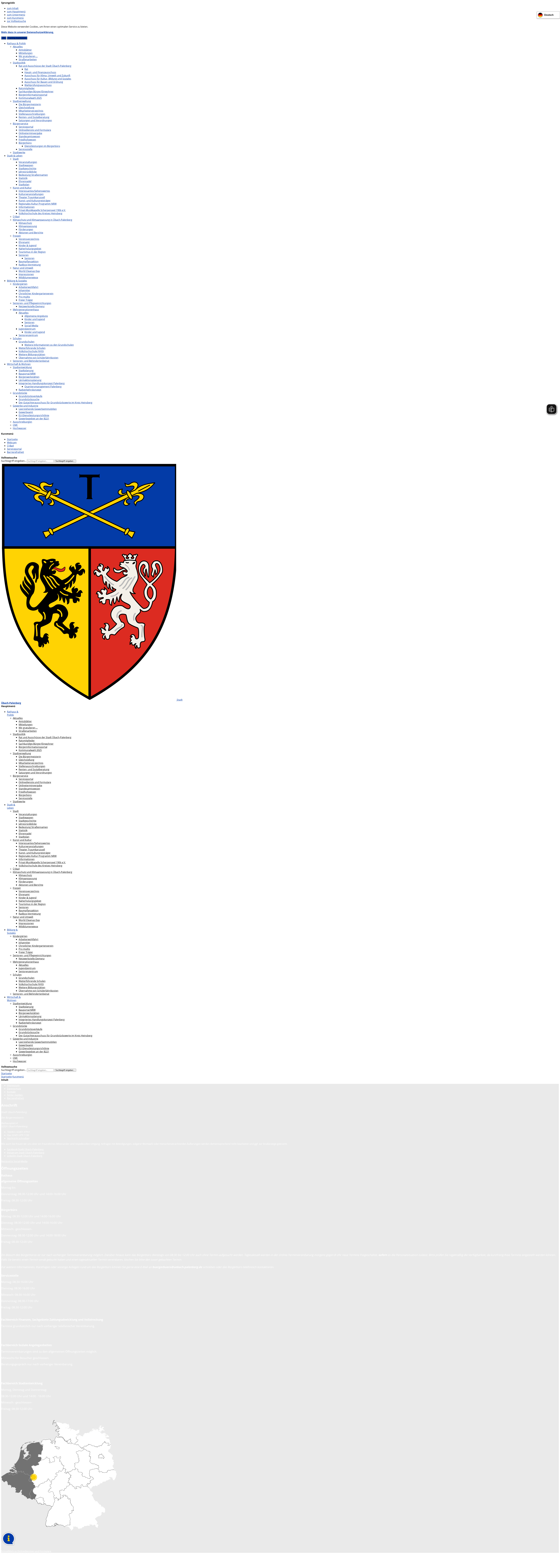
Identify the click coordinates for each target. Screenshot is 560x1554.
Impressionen (26, 274)
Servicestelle (25, 149)
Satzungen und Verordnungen (35, 120)
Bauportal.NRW (27, 373)
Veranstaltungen (28, 162)
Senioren (24, 255)
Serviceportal (26, 126)
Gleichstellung (26, 107)
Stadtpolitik (19, 62)
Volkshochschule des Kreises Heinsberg (40, 213)
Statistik (23, 178)
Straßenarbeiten (28, 59)
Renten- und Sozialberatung (34, 117)
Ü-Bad (16, 216)
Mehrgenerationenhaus (26, 309)
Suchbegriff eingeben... (13, 460)
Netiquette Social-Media (14, 1161)
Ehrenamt (24, 242)
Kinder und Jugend (34, 319)
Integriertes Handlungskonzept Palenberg (42, 383)
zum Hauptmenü (16, 11)
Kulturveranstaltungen (31, 194)
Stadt (16, 158)
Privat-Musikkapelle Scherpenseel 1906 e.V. (42, 210)
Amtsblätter (25, 49)
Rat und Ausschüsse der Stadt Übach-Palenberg (45, 65)
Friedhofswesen (27, 139)
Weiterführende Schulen (32, 348)
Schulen (17, 338)
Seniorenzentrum (28, 335)
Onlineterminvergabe (30, 133)
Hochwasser (19, 428)
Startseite (12, 439)
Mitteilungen (26, 53)
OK (3, 38)
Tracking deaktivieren (17, 38)
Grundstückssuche (29, 399)
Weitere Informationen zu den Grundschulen (49, 344)
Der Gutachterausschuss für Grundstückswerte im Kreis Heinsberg (55, 402)
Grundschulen (26, 341)
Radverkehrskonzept (30, 389)
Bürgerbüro (25, 142)
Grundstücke (20, 393)
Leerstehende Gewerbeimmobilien (38, 409)
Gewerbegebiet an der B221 (34, 418)
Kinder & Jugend (27, 245)
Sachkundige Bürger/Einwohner (36, 91)
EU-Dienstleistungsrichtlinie (34, 415)
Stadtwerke (19, 152)
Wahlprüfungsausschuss (38, 85)
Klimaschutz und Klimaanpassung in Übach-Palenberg (42, 219)
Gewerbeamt (26, 412)
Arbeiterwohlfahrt (28, 287)
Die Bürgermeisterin (30, 104)
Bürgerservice (20, 123)
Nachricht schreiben (18, 1138)
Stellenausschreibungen (32, 114)
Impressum (13, 1085)
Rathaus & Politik (16, 43)
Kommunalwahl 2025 (30, 98)
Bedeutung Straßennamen (33, 175)
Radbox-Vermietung (30, 264)
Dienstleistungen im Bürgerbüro (42, 146)
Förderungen (26, 229)
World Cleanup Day (29, 271)
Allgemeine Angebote (36, 316)
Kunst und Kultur (22, 187)
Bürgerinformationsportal (33, 94)
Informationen (27, 207)
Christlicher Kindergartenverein (36, 293)
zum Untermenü (16, 14)
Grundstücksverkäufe (30, 396)
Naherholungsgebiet (30, 248)
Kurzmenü (18, 1076)
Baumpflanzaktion (28, 261)
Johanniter (24, 290)
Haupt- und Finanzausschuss (40, 72)
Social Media (31, 325)
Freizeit (17, 235)
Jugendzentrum (27, 328)
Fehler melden (15, 1095)
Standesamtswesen (29, 136)
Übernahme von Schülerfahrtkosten (38, 357)
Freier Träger (26, 300)
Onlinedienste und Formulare (35, 130)
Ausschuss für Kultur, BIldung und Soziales (47, 78)
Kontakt (11, 1091)
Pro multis (24, 296)
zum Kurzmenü (15, 18)
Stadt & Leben (14, 155)
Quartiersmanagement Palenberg (43, 386)
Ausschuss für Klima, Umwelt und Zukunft (47, 75)
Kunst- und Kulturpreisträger (35, 200)
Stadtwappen (26, 165)
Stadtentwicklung (22, 367)
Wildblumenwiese (28, 277)
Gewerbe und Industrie (25, 405)
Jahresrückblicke (28, 171)
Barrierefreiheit (15, 452)
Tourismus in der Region (32, 251)
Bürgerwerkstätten (29, 377)
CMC (15, 425)
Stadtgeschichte (27, 168)
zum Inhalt (13, 8)
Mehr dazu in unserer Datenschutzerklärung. (27, 32)
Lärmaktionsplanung (30, 380)
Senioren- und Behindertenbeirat (31, 360)
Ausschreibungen (22, 421)
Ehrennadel (25, 181)
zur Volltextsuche (16, 21)
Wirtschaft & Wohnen (19, 364)
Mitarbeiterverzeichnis (31, 110)
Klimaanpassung (28, 226)
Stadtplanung (26, 370)
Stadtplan (24, 184)
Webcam (12, 442)
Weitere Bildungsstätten (32, 354)
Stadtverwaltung (22, 101)
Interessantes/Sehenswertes (34, 191)
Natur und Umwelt (23, 267)
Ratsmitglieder (27, 88)
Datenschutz (14, 1088)
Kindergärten (20, 284)
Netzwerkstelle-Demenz (31, 306)
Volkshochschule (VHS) (31, 351)
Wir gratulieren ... (28, 56)
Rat (26, 69)
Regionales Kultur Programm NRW (38, 203)
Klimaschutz (25, 223)
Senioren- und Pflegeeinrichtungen (32, 303)
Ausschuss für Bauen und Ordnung (43, 82)
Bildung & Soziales (17, 280)
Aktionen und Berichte (31, 232)
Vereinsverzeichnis (29, 239)
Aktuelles (18, 46)
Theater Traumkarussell (32, 197)
